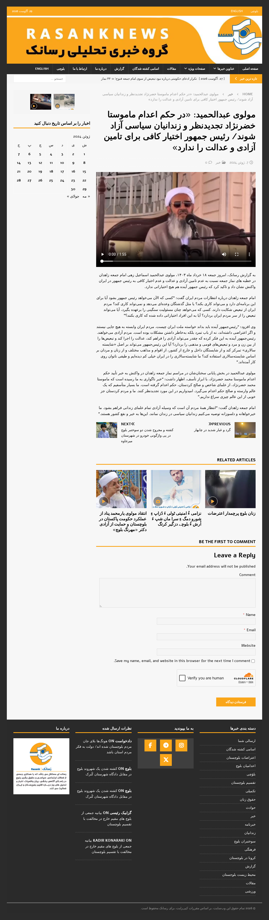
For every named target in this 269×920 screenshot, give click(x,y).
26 (40, 180)
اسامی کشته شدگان (145, 69)
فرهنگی (250, 849)
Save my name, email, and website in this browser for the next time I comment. (182, 660)
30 (73, 188)
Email (251, 630)
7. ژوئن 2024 (239, 162)
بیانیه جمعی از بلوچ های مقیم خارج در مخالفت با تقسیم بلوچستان (106, 818)
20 (29, 171)
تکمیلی (251, 791)
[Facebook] (150, 745)
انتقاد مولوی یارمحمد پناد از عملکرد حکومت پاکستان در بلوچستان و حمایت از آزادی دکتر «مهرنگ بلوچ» (123, 521)
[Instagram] (181, 745)
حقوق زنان (248, 799)
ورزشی (250, 891)
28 (19, 180)
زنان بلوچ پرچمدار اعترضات (232, 513)
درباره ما (100, 69)
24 (62, 180)
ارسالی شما (247, 741)
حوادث (251, 807)
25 (51, 180)
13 (29, 162)
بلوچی (254, 11)
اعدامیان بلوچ (246, 766)
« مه (86, 196)
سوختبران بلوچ (245, 841)
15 (84, 171)
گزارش (119, 69)
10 (62, 162)
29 (84, 188)
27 (29, 180)
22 (84, 180)
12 (40, 162)
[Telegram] (166, 745)
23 (73, 180)
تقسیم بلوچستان (243, 782)
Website (248, 645)
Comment (247, 574)
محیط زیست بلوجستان (239, 874)
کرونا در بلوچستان (242, 858)
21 (18, 171)
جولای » (73, 196)
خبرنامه (250, 824)
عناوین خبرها (226, 69)
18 (51, 171)
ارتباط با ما (80, 69)
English (237, 11)
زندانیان (250, 833)
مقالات (171, 69)
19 (40, 171)
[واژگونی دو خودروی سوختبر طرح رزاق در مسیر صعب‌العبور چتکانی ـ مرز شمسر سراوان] (64, 102)
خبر (218, 162)
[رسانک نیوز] (134, 60)
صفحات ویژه (196, 69)
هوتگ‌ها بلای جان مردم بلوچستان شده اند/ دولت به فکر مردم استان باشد (104, 747)
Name (250, 614)
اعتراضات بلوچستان (241, 757)
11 (51, 162)
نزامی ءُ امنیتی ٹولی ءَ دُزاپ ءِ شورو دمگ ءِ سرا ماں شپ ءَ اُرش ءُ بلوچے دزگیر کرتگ (176, 518)
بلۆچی (251, 774)
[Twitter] (166, 760)
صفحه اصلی (250, 69)
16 (73, 171)
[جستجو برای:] (39, 78)
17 (62, 171)
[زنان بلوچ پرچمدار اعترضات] (230, 489)
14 (19, 162)
